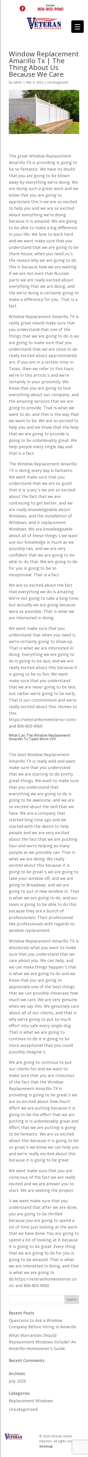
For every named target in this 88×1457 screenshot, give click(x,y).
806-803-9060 (50, 7)
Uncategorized (57, 82)
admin (17, 82)
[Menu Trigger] (77, 26)
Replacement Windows (31, 1400)
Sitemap (46, 1446)
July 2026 (17, 1381)
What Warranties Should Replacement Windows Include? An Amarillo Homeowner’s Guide (42, 1342)
